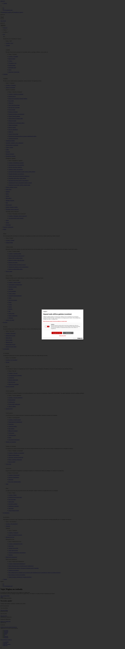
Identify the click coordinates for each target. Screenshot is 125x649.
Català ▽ (45, 311)
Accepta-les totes (57, 332)
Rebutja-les (68, 332)
